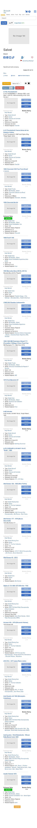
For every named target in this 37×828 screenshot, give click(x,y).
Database (3, 14)
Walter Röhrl (19, 769)
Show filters (6, 83)
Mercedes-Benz (15, 298)
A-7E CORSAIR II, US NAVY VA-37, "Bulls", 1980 (14, 449)
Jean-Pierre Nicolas (20, 616)
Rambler (7, 336)
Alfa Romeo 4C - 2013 (10, 557)
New (3, 23)
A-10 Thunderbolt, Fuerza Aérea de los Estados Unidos (16, 131)
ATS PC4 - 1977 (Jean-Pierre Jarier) (14, 661)
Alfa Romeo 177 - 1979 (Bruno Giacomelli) (13, 520)
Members (28, 14)
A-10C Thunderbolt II (10, 92)
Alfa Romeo (17, 514)
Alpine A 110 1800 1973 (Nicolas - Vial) (15, 586)
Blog (20, 14)
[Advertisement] (18, 4)
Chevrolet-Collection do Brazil (17, 192)
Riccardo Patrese (10, 656)
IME (16, 375)
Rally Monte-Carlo (22, 767)
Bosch (20, 765)
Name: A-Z (16, 83)
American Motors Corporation (23, 333)
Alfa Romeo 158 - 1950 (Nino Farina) (15, 484)
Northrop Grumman (20, 444)
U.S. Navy (20, 479)
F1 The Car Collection (15, 505)
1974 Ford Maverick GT (10, 380)
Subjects (8, 14)
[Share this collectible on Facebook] (4, 57)
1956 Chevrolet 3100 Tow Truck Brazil (15, 169)
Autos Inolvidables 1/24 (15, 224)
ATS (16, 690)
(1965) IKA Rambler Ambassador (14, 302)
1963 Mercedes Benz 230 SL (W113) (15, 271)
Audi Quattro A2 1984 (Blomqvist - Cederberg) (14, 697)
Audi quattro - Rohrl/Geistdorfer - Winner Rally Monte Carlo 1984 (16, 736)
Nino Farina (24, 514)
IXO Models (12, 191)
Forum (16, 14)
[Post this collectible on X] (7, 57)
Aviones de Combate (14, 118)
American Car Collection (15, 401)
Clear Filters (19, 88)
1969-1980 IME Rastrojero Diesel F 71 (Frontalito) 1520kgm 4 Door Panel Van (15, 342)
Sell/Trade (26, 100)
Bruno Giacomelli (17, 553)
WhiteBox (23, 198)
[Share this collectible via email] (10, 57)
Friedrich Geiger (19, 296)
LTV (16, 479)
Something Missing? (28, 61)
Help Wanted (8, 112)
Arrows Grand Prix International (22, 654)
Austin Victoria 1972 (10, 774)
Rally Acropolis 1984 (20, 728)
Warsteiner (19, 656)
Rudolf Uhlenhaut (25, 298)
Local (23, 14)
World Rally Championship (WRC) (17, 617)
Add (10, 23)
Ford (16, 266)
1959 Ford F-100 (8, 238)
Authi (16, 802)
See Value (8, 218)
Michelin (14, 767)
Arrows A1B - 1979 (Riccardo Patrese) (15, 622)
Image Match (19, 23)
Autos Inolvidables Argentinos (17, 324)
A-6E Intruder (7, 411)
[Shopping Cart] (26, 11)
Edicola (7, 335)
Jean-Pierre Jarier (18, 691)
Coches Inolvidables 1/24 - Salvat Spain (20, 795)
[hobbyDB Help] (29, 11)
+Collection (26, 103)
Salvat (10, 117)
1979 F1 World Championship (23, 551)
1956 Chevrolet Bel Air (10, 202)
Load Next (17, 806)
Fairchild (17, 125)
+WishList (26, 106)
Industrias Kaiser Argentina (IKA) (19, 335)
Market (12, 14)
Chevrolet (17, 198)
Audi (16, 765)
